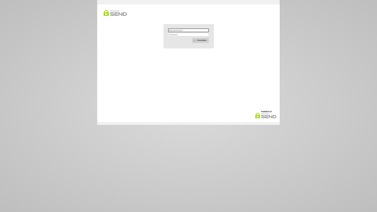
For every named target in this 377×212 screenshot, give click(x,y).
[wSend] (266, 118)
